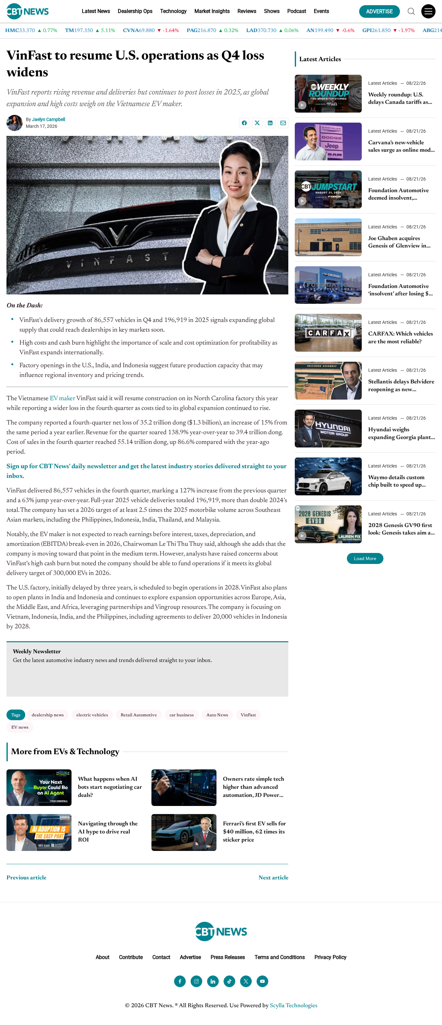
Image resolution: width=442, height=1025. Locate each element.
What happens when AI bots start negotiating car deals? (110, 788)
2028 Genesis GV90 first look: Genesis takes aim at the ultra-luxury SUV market (400, 530)
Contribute (131, 957)
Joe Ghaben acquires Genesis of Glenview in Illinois (397, 243)
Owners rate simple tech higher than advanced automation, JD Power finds (253, 788)
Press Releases (228, 957)
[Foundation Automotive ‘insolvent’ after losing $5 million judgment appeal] (328, 285)
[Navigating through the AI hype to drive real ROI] (39, 832)
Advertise (190, 957)
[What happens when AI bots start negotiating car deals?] (39, 787)
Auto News (217, 715)
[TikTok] (229, 981)
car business (182, 715)
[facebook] (180, 981)
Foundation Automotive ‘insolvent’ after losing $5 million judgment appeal (400, 291)
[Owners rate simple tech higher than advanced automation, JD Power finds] (183, 787)
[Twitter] (246, 981)
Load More (365, 558)
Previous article (26, 878)
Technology (173, 11)
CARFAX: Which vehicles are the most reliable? (400, 338)
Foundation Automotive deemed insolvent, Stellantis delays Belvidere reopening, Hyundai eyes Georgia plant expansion (401, 195)
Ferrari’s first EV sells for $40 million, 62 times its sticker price (254, 832)
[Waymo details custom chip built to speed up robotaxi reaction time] (328, 476)
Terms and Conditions (280, 957)
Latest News (96, 11)
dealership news (48, 715)
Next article (273, 878)
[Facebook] (244, 123)
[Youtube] (262, 981)
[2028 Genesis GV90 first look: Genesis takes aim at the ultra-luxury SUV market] (328, 524)
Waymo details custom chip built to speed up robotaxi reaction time (396, 482)
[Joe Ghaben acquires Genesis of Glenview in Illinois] (328, 237)
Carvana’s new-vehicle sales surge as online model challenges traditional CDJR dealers (401, 147)
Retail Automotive (139, 715)
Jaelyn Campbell (48, 119)
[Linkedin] (270, 123)
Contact (161, 957)
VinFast (248, 715)
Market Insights (212, 11)
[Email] (283, 123)
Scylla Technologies (293, 1006)
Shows (272, 11)
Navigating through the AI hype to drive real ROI (108, 832)
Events (321, 11)
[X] (257, 123)
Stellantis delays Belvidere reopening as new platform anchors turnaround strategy (401, 386)
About (102, 957)
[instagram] (196, 981)
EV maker (62, 398)
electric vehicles (92, 715)
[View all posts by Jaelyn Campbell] (16, 123)
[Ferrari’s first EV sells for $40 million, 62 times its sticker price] (183, 832)
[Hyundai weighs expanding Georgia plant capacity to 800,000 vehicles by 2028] (328, 428)
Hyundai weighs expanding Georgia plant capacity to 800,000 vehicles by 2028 (399, 434)
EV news (19, 727)
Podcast (296, 11)
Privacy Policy (331, 957)
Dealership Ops (135, 11)
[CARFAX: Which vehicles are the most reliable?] (328, 333)
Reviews (247, 11)
